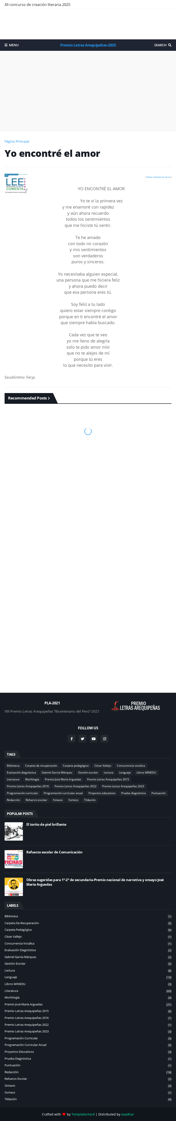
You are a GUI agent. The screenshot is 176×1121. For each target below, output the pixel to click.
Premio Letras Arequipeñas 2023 (123, 786)
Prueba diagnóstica (133, 793)
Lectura (108, 772)
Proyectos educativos (102, 793)
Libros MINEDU (146, 772)
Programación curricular (22, 793)
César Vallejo (102, 766)
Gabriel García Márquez (57, 772)
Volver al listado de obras (158, 177)
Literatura (13, 779)
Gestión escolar (88, 772)
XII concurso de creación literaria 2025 (37, 4)
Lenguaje (125, 772)
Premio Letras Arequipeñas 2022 (75, 786)
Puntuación (158, 793)
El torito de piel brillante (46, 824)
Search (160, 45)
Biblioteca (13, 766)
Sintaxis (58, 800)
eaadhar (127, 1114)
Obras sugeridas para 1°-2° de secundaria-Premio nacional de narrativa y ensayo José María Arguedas (95, 882)
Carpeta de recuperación (41, 766)
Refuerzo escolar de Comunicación (54, 852)
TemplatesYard (83, 1114)
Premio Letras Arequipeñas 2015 (108, 779)
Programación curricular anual (63, 793)
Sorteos (73, 800)
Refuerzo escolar (36, 800)
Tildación (90, 800)
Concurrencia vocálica (131, 766)
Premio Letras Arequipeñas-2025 (88, 45)
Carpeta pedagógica (76, 766)
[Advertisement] (88, 24)
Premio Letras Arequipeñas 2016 (28, 786)
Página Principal (17, 141)
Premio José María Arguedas (63, 779)
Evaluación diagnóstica (21, 772)
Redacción (13, 800)
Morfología (32, 779)
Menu (14, 45)
